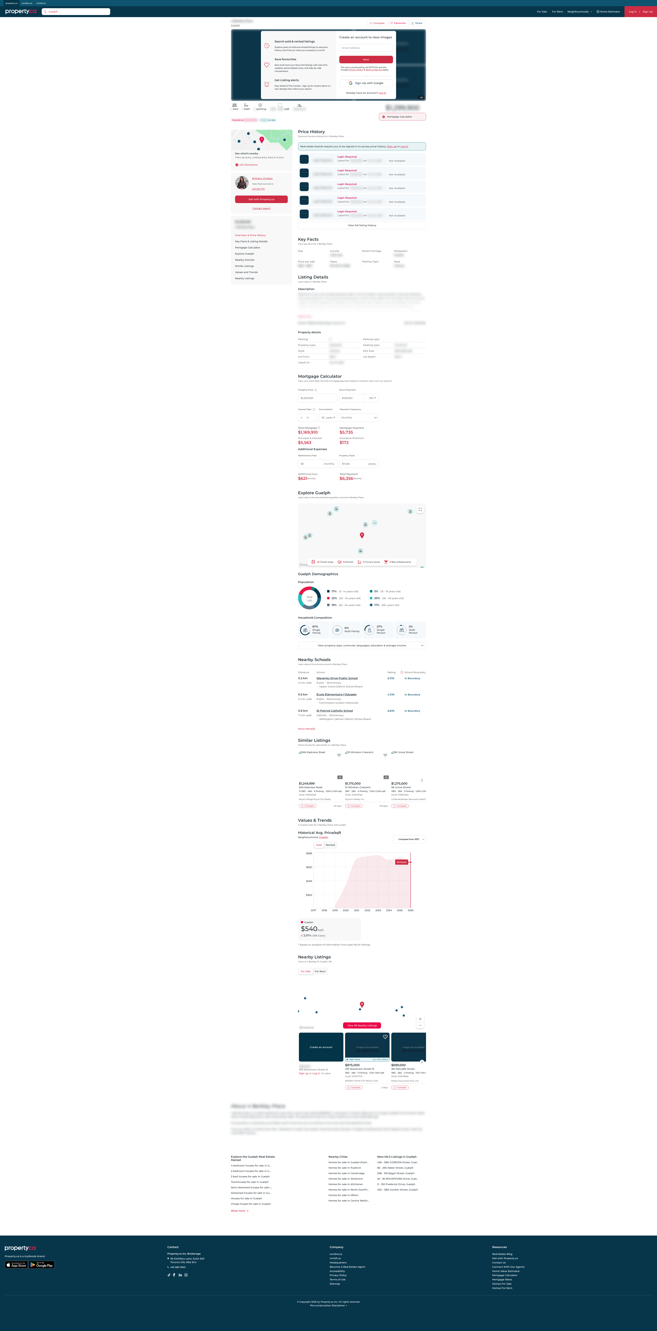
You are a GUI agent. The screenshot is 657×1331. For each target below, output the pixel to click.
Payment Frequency (350, 409)
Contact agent (261, 208)
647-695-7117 (258, 189)
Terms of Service (373, 69)
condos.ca (27, 3)
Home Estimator (610, 11)
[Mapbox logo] (306, 565)
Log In (633, 11)
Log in (382, 92)
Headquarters (338, 1262)
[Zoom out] (420, 1025)
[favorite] (339, 755)
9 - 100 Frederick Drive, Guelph (396, 1184)
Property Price (307, 390)
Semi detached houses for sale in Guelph (256, 1187)
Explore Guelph (244, 253)
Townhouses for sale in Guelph (250, 1182)
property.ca (11, 3)
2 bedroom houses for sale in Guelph (253, 1171)
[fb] (175, 1275)
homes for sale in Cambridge (346, 1173)
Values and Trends (246, 272)
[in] (186, 1275)
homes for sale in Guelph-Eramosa (349, 1162)
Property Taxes (347, 455)
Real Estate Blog (502, 1254)
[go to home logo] (20, 1248)
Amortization (326, 409)
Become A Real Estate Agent (347, 1266)
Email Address (349, 47)
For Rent (557, 11)
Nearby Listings (244, 278)
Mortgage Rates (502, 1279)
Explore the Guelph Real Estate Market (253, 1158)
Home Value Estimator (506, 1271)
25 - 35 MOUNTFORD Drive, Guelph (398, 1178)
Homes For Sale (502, 1283)
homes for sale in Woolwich (345, 1178)
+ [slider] (420, 848)
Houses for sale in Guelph (246, 1198)
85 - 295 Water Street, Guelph (395, 1167)
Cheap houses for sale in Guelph (251, 1203)
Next (366, 59)
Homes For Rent (502, 1288)
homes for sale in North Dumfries (349, 1189)
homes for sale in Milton (343, 1195)
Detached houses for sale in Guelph (253, 1192)
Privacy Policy (356, 69)
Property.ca (12, 1256)
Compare (379, 23)
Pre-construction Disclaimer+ (328, 1305)
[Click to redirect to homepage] (20, 11)
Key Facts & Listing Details (251, 241)
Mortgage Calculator (247, 247)
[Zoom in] (420, 1019)
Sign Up (648, 11)
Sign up (392, 146)
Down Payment (347, 390)
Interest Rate (306, 409)
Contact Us (499, 1262)
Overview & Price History (250, 235)
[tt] (169, 1275)
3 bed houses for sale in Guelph (250, 1176)
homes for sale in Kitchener (345, 1184)
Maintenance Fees (307, 455)
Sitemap (335, 1283)
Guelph (235, 25)
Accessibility (337, 1271)
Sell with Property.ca (261, 199)
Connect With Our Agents (508, 1266)
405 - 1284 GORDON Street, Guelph (398, 1162)
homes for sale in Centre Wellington (351, 1200)
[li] (181, 1275)
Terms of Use (338, 1279)
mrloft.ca (41, 3)
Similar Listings (244, 266)
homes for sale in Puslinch (344, 1167)
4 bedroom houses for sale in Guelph (254, 1165)
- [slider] (388, 848)
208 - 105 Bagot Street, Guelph (396, 1173)
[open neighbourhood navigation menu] (591, 11)
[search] (76, 11)
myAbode (30, 1256)
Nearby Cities (337, 1156)
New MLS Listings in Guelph (397, 1156)
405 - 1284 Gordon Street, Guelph (397, 1189)
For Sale (542, 11)
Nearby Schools (244, 259)
